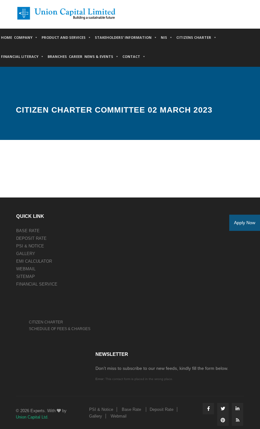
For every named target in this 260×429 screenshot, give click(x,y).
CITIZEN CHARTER (46, 322)
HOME (6, 37)
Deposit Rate (31, 238)
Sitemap (25, 276)
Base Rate (28, 230)
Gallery (25, 253)
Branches (57, 56)
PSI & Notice (30, 246)
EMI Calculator (34, 261)
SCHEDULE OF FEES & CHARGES (59, 329)
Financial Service (36, 284)
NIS (164, 37)
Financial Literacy (19, 56)
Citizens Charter (193, 37)
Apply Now (244, 222)
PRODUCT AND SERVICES (64, 37)
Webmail (26, 268)
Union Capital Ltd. (32, 417)
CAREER (75, 56)
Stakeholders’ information (123, 37)
